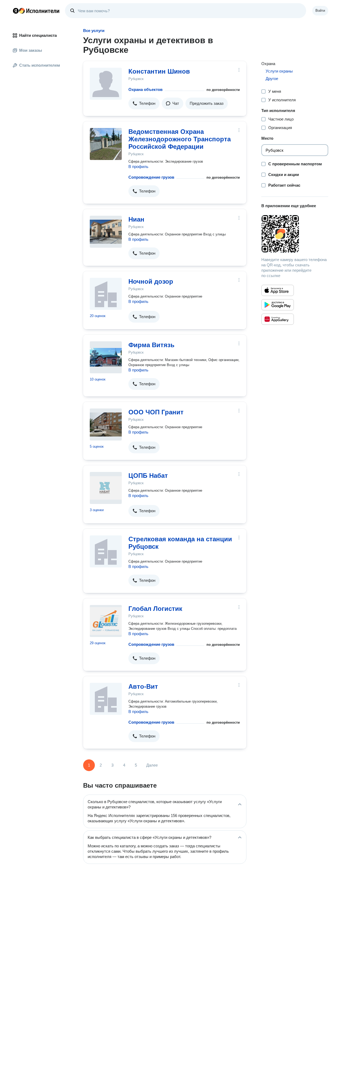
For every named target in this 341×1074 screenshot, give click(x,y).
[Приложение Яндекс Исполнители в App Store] (277, 290)
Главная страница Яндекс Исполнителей (36, 11)
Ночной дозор (150, 281)
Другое (272, 78)
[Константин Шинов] (106, 84)
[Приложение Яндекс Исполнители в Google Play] (277, 304)
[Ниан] (106, 232)
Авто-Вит (143, 686)
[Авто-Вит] (106, 699)
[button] (144, 103)
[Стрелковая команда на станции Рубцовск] (106, 551)
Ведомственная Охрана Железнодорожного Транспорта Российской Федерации (179, 139)
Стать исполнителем (39, 65)
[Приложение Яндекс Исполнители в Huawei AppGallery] (277, 319)
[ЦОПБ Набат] (106, 488)
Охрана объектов (145, 89)
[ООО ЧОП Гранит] (106, 424)
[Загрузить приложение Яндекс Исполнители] (294, 234)
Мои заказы (30, 50)
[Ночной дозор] (106, 294)
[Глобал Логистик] (106, 621)
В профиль (138, 166)
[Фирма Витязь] (106, 357)
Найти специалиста (38, 35)
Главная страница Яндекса (16, 11)
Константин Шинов (159, 71)
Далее (152, 765)
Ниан (136, 219)
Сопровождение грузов (151, 177)
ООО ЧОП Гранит (156, 412)
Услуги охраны (279, 71)
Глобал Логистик (155, 608)
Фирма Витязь (151, 344)
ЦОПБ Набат (148, 475)
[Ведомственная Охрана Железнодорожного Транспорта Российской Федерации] (106, 144)
